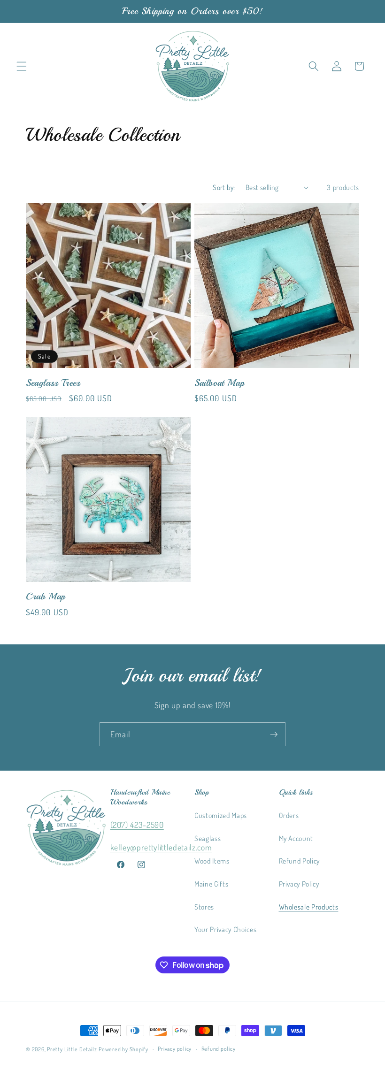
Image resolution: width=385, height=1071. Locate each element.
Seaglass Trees (53, 383)
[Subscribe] (273, 734)
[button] (21, 66)
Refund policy (218, 1048)
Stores (204, 906)
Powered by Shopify (123, 1049)
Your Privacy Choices (225, 929)
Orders (289, 815)
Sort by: (224, 187)
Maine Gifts (211, 883)
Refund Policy (299, 860)
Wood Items (212, 860)
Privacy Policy (299, 883)
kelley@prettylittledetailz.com (161, 847)
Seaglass (207, 838)
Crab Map (45, 596)
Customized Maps (220, 815)
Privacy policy (175, 1048)
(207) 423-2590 (137, 824)
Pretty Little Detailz (72, 1049)
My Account (296, 838)
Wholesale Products (309, 906)
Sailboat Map (219, 383)
